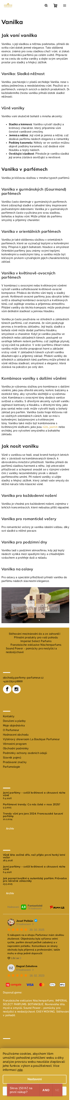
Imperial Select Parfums (36, 641)
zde (20, 1070)
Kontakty (8, 716)
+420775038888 (13, 681)
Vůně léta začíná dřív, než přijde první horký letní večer (34, 856)
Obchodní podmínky (16, 748)
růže (45, 426)
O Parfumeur (11, 730)
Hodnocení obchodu (16, 734)
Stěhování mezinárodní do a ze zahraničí (34, 633)
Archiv (10, 828)
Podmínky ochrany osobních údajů (25, 753)
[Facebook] (7, 689)
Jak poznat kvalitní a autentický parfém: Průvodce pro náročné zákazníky (35, 879)
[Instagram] (16, 689)
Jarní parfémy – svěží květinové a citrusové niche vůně (34, 793)
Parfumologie (11, 766)
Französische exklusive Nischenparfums (36, 644)
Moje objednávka (14, 725)
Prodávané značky (15, 762)
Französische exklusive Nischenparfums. (28, 1000)
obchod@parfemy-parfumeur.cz (23, 677)
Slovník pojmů (12, 757)
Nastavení (35, 1079)
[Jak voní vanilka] (36, 605)
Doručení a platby (14, 720)
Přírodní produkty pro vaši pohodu (36, 637)
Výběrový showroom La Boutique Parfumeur (31, 739)
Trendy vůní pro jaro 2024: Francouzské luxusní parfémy (33, 814)
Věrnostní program (15, 743)
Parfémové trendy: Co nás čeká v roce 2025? (31, 804)
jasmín (53, 426)
